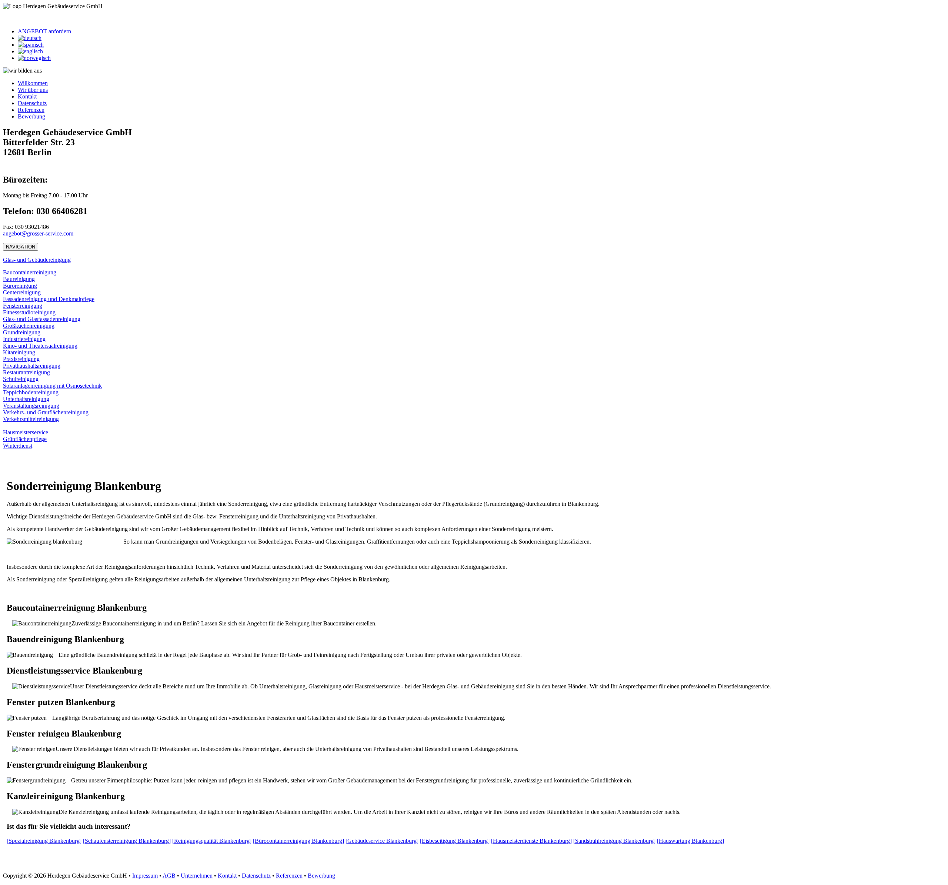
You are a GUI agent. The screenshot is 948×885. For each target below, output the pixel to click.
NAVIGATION (20, 247)
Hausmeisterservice (25, 432)
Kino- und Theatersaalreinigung (40, 346)
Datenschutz (32, 103)
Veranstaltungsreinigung (31, 406)
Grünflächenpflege (25, 439)
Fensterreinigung (22, 306)
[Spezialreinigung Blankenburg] (44, 841)
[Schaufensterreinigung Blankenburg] (127, 841)
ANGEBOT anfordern (44, 31)
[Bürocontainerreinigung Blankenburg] (298, 841)
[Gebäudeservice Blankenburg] (382, 841)
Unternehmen (197, 875)
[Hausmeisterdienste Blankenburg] (531, 841)
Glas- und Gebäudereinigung (37, 260)
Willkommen (33, 83)
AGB (169, 875)
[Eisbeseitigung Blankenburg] (455, 841)
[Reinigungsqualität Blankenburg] (211, 841)
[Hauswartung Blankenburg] (690, 841)
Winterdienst (17, 445)
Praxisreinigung (21, 359)
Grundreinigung (21, 332)
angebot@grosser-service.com (38, 233)
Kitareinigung (19, 352)
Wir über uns (33, 90)
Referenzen (31, 110)
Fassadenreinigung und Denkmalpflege (48, 299)
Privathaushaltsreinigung (31, 366)
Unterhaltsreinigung (26, 399)
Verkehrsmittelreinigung (31, 419)
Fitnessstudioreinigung (29, 312)
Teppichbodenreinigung (31, 392)
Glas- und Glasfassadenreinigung (41, 319)
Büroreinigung (20, 286)
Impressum (145, 875)
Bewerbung (31, 116)
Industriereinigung (24, 339)
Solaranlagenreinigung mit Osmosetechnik (52, 386)
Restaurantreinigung (26, 372)
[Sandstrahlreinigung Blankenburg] (614, 841)
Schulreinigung (21, 379)
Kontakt (27, 96)
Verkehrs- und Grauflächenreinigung (46, 412)
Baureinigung (19, 279)
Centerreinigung (22, 292)
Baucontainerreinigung (29, 272)
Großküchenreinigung (28, 326)
